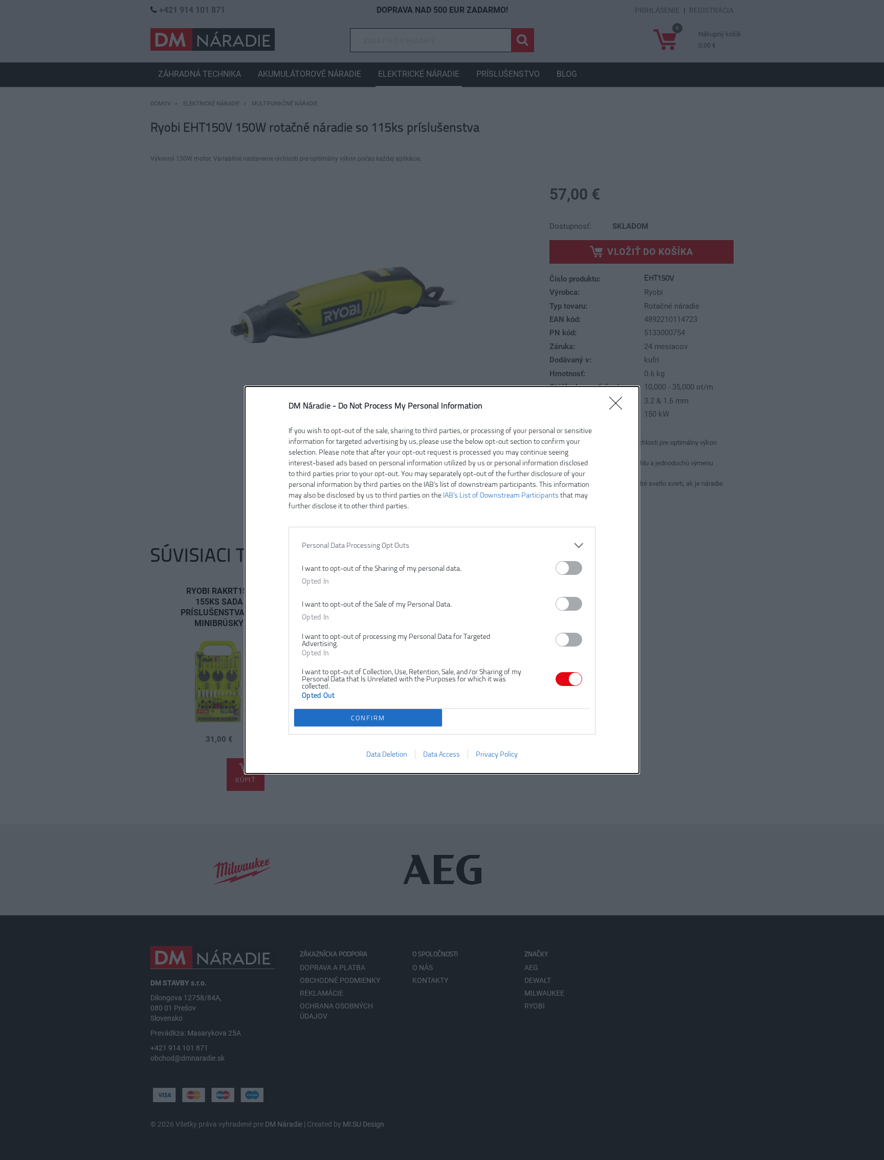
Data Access (441, 754)
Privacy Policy (497, 754)
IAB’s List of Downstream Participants (501, 495)
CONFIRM (368, 718)
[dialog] (442, 580)
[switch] (569, 568)
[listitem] (442, 545)
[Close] (619, 406)
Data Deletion (386, 754)
